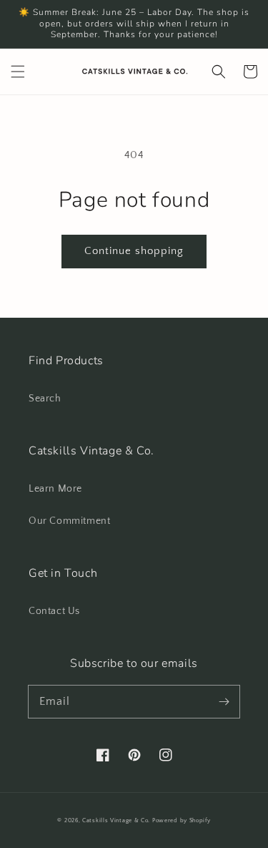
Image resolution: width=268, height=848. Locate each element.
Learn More (55, 488)
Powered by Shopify (181, 820)
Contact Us (54, 611)
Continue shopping (134, 251)
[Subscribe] (223, 701)
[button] (18, 71)
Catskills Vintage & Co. (116, 820)
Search (45, 398)
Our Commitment (69, 521)
